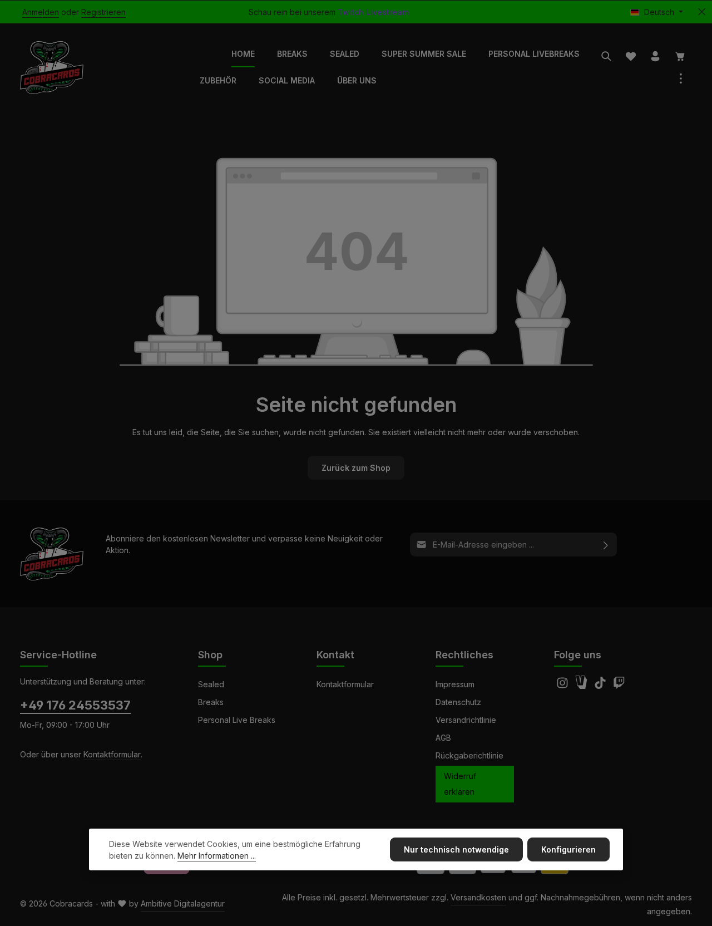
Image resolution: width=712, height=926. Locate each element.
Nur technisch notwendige (456, 849)
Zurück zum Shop (356, 467)
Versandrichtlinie (466, 720)
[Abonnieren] (606, 544)
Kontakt (335, 655)
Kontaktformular (112, 754)
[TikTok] (601, 686)
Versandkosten (478, 897)
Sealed (211, 684)
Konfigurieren (568, 849)
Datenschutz (458, 702)
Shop (210, 655)
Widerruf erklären (460, 783)
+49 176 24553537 (75, 705)
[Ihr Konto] (655, 56)
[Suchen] (606, 56)
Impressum (455, 684)
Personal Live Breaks (236, 720)
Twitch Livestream (373, 12)
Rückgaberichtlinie (469, 755)
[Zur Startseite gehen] (51, 67)
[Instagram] (563, 686)
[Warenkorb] (680, 56)
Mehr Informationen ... (216, 855)
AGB (443, 737)
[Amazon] (582, 686)
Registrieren (103, 12)
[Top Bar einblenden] (681, 78)
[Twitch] (619, 686)
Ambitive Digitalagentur (183, 903)
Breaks (211, 702)
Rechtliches (464, 655)
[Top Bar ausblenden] (702, 12)
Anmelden (40, 12)
